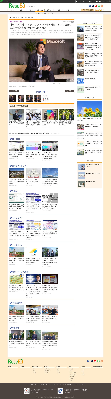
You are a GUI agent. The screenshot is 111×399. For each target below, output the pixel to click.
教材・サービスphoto (20, 272)
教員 (83, 371)
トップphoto (17, 245)
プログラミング (72, 374)
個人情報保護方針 (68, 384)
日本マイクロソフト (20, 166)
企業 (83, 372)
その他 (51, 13)
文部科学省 (47, 369)
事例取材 (15, 328)
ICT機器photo (17, 303)
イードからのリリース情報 (78, 384)
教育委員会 (47, 371)
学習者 (83, 369)
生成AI (21, 10)
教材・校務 (40, 10)
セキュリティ (17, 218)
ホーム (12, 10)
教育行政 (49, 10)
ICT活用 (71, 369)
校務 (45, 13)
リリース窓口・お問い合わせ (33, 384)
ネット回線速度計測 (97, 366)
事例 (67, 10)
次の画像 (68, 90)
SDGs (70, 371)
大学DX (31, 10)
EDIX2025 (16, 139)
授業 (39, 13)
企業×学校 (71, 376)
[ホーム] (10, 17)
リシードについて (60, 384)
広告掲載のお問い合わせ (45, 384)
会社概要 (53, 384)
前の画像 (15, 90)
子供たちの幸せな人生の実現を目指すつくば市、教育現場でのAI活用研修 (34, 133)
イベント (76, 10)
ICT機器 (58, 10)
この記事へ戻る (42, 91)
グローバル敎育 (72, 372)
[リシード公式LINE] (98, 361)
